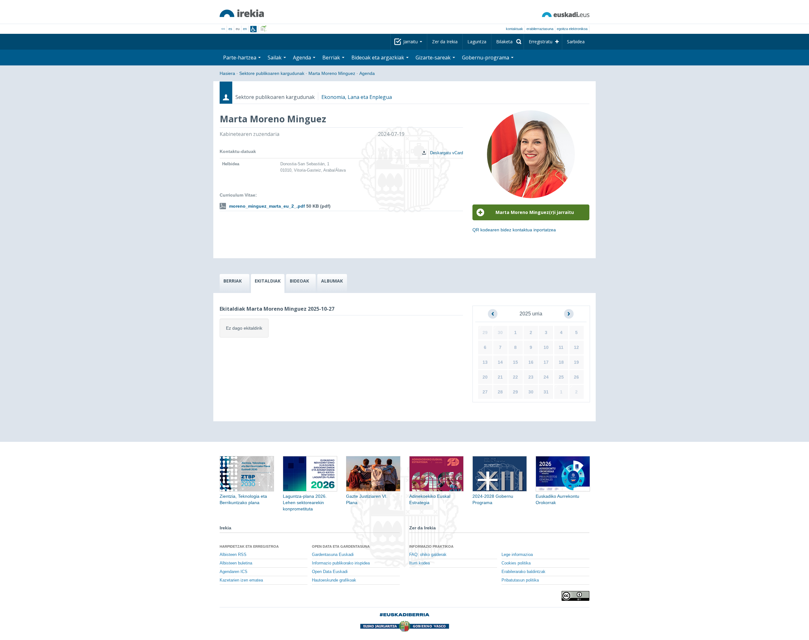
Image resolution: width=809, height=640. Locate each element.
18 (561, 362)
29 (485, 332)
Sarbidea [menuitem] (576, 42)
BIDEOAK (299, 281)
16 (530, 362)
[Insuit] (253, 29)
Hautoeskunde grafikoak (334, 580)
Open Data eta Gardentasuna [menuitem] (341, 546)
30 (500, 332)
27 (485, 391)
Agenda (367, 73)
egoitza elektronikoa (572, 29)
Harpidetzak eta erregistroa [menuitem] (249, 546)
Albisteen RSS (233, 554)
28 (500, 391)
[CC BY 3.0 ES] (575, 596)
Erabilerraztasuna (539, 29)
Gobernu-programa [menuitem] (486, 57)
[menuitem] (507, 42)
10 (546, 347)
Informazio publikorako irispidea (341, 563)
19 (576, 362)
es (230, 29)
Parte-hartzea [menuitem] (240, 57)
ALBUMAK (332, 281)
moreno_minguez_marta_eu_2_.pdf (267, 206)
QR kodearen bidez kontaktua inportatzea (514, 229)
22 (515, 377)
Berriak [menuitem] (331, 57)
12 (576, 347)
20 (485, 377)
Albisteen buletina (236, 563)
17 (546, 362)
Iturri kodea (419, 563)
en (245, 29)
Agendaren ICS (233, 572)
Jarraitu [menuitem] (411, 42)
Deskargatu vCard (446, 152)
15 (515, 362)
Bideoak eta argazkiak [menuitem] (378, 57)
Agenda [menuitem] (302, 57)
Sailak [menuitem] (275, 57)
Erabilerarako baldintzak (523, 572)
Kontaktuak (514, 29)
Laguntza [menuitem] (476, 42)
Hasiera (227, 73)
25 (561, 377)
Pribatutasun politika (520, 580)
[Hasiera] (242, 13)
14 (500, 362)
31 (546, 391)
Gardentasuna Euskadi (333, 554)
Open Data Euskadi (330, 572)
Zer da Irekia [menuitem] (445, 42)
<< (223, 29)
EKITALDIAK (268, 281)
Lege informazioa (517, 554)
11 (561, 347)
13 (485, 362)
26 (576, 377)
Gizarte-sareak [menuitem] (434, 57)
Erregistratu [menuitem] (540, 42)
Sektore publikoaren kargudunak (271, 73)
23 (530, 377)
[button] (492, 314)
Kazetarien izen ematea (241, 580)
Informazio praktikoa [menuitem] (431, 546)
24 (546, 377)
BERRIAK (232, 281)
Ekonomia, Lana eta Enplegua (356, 97)
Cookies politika (516, 563)
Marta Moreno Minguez (331, 73)
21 (500, 377)
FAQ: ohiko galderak (428, 554)
